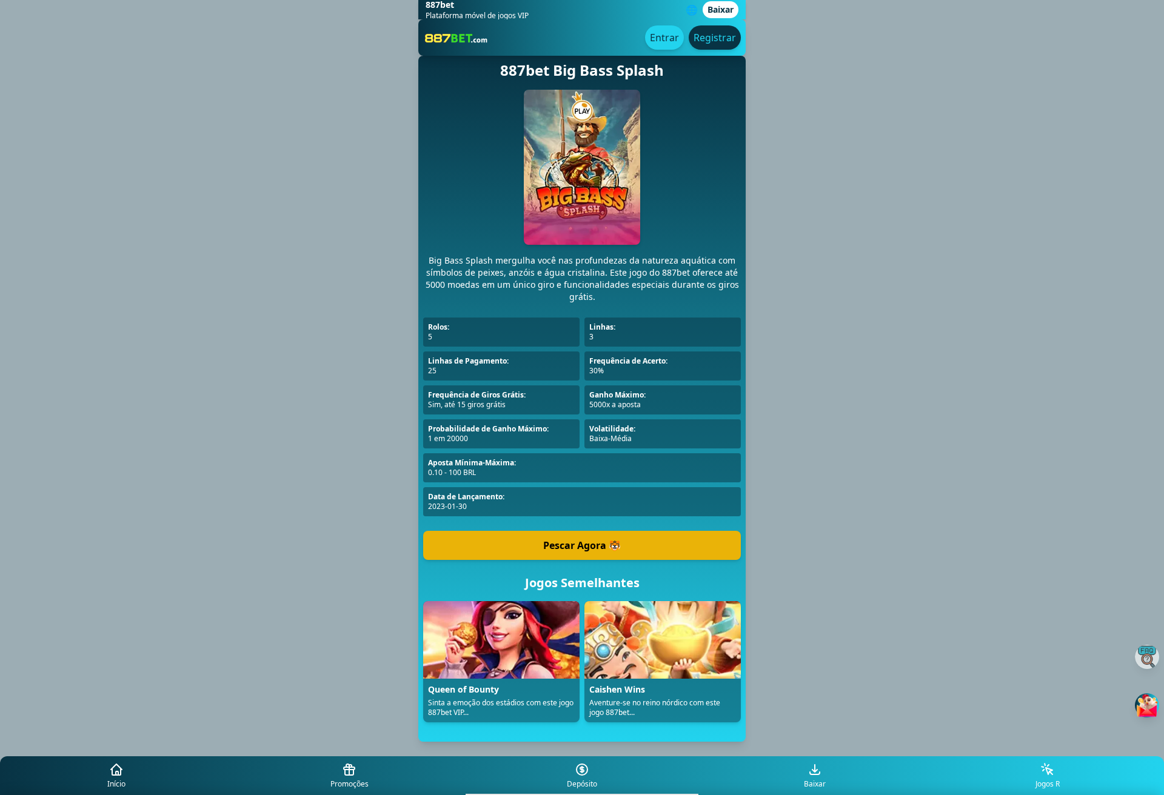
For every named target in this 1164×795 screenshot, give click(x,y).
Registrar (715, 37)
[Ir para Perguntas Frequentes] (1147, 657)
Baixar (720, 9)
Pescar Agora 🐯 (582, 545)
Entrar (664, 37)
